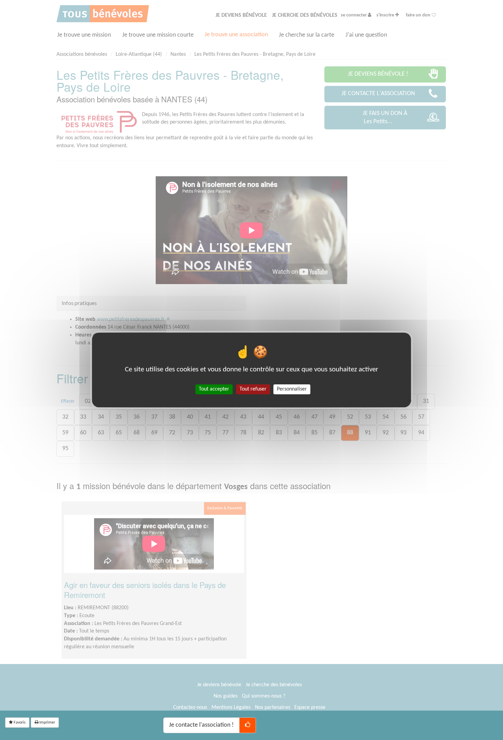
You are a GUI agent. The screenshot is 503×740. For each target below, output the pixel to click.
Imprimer (46, 722)
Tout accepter (214, 389)
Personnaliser (292, 389)
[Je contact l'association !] (247, 725)
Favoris (19, 722)
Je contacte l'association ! (201, 725)
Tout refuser (253, 389)
